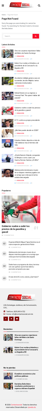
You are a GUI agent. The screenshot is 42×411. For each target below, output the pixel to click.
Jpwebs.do (32, 407)
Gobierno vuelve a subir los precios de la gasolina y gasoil (16, 229)
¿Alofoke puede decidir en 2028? (26, 130)
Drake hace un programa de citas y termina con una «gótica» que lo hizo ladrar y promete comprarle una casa (24, 267)
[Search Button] (36, 36)
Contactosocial (16, 405)
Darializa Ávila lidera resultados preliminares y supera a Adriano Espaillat (25, 386)
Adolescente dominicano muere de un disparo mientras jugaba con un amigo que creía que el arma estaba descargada (24, 254)
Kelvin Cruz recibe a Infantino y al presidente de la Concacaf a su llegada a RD (27, 65)
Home (4, 15)
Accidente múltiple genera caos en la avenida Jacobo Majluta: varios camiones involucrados (27, 80)
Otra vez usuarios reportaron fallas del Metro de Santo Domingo (26, 337)
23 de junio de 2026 (22, 391)
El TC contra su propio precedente (27, 120)
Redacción (20, 56)
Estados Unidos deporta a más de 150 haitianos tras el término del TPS (27, 142)
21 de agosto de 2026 (22, 59)
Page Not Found (12, 15)
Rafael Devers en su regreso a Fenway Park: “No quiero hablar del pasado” (27, 95)
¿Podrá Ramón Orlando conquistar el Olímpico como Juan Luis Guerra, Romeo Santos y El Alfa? (27, 157)
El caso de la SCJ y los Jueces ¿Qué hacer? (24, 277)
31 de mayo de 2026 (21, 379)
